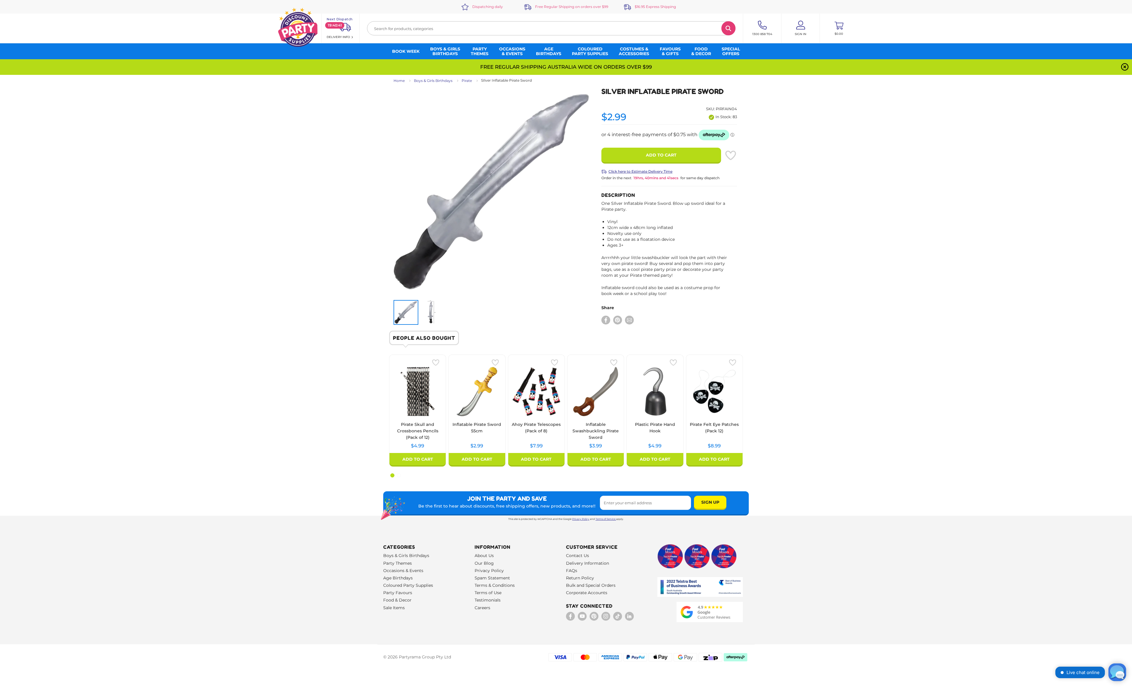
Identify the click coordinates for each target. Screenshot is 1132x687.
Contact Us (577, 555)
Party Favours (397, 592)
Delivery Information (587, 563)
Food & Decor (397, 600)
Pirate (467, 80)
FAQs (571, 570)
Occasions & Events (403, 570)
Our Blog (484, 563)
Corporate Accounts (586, 592)
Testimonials (488, 600)
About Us (484, 555)
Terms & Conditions (495, 585)
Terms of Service (605, 519)
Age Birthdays (398, 578)
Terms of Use (488, 592)
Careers (482, 607)
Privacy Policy (580, 519)
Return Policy (580, 578)
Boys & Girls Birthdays (433, 80)
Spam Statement (492, 578)
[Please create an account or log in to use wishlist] (730, 155)
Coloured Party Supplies (408, 585)
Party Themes (397, 563)
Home (399, 80)
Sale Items (394, 607)
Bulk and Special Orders (591, 585)
